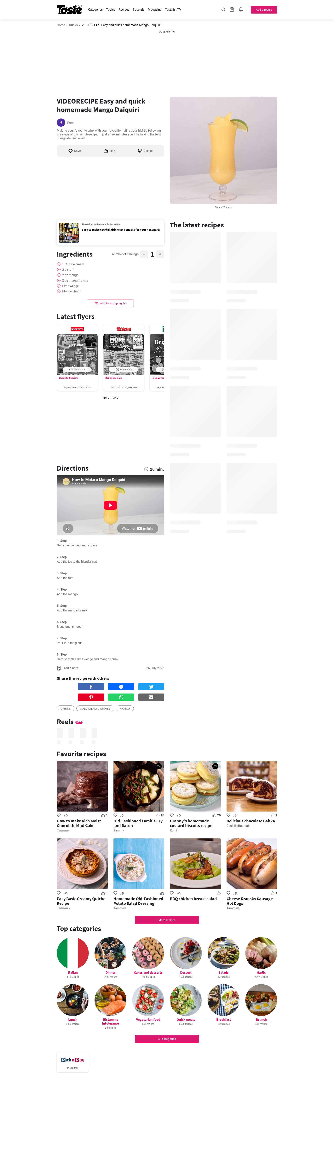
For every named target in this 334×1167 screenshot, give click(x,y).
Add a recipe (264, 9)
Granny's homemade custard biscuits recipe (191, 823)
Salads (223, 972)
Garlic (261, 972)
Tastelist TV (173, 9)
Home (61, 25)
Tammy (118, 830)
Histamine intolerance (110, 1021)
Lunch (72, 1019)
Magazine (154, 9)
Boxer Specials (113, 377)
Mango (125, 708)
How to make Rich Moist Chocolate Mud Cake (79, 823)
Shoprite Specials (68, 377)
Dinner (111, 972)
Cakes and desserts (148, 972)
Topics (110, 9)
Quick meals (186, 1019)
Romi (70, 123)
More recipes (166, 920)
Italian (73, 972)
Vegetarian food (148, 1019)
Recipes (124, 9)
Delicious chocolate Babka (251, 821)
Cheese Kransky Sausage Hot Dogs (250, 901)
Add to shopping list (113, 303)
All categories (167, 1038)
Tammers (63, 830)
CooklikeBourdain (238, 826)
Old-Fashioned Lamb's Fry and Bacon (138, 823)
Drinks (73, 25)
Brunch (261, 1019)
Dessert (186, 972)
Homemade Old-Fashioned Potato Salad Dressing (138, 901)
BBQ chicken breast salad (193, 898)
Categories (95, 9)
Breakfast (223, 1019)
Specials (138, 9)
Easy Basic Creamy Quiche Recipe (81, 901)
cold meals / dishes (95, 708)
